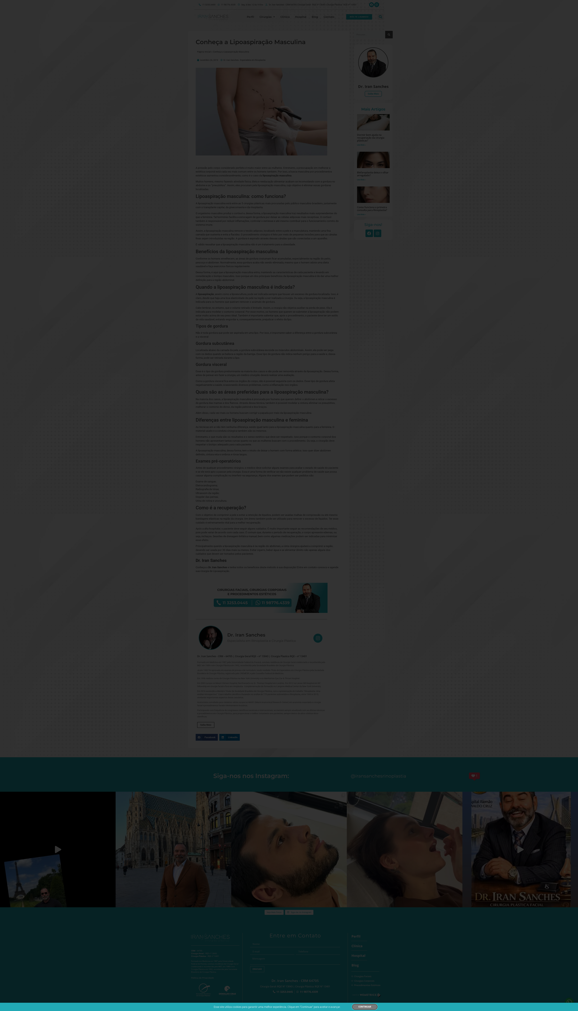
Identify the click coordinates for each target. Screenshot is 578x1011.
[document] (289, 505)
